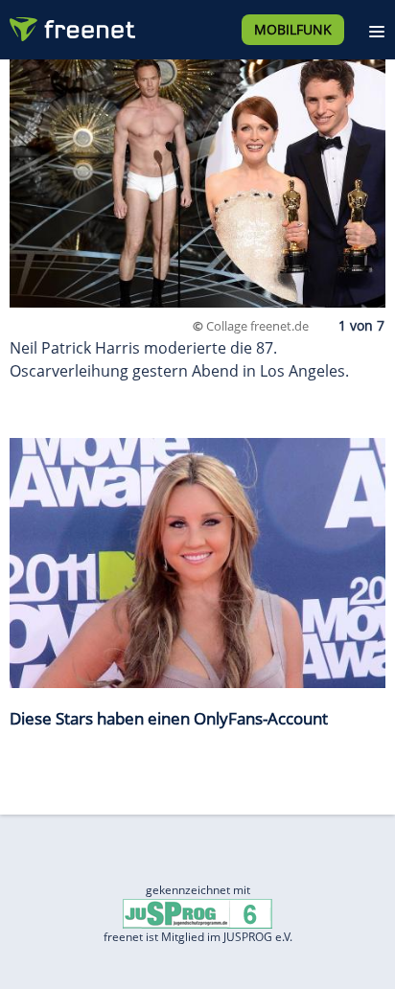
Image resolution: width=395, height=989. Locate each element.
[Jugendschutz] (197, 913)
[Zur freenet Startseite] (71, 25)
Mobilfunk (293, 29)
